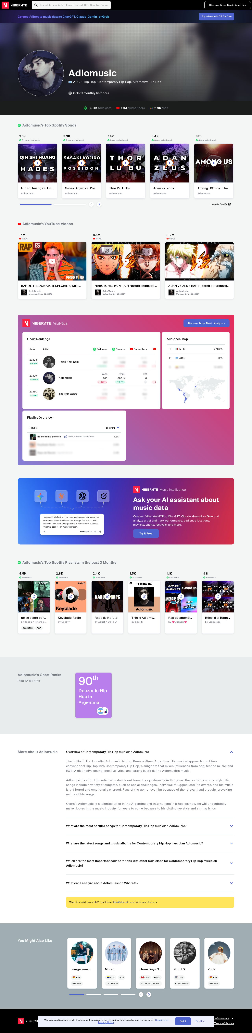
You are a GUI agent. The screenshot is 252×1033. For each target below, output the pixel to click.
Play (37, 163)
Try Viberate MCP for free (217, 16)
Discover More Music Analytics (227, 5)
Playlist (33, 427)
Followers (102, 349)
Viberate (14, 5)
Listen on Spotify (218, 204)
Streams (120, 349)
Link (65, 436)
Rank (32, 349)
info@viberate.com (124, 902)
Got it (183, 1021)
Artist (46, 349)
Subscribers (140, 349)
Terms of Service (224, 1023)
